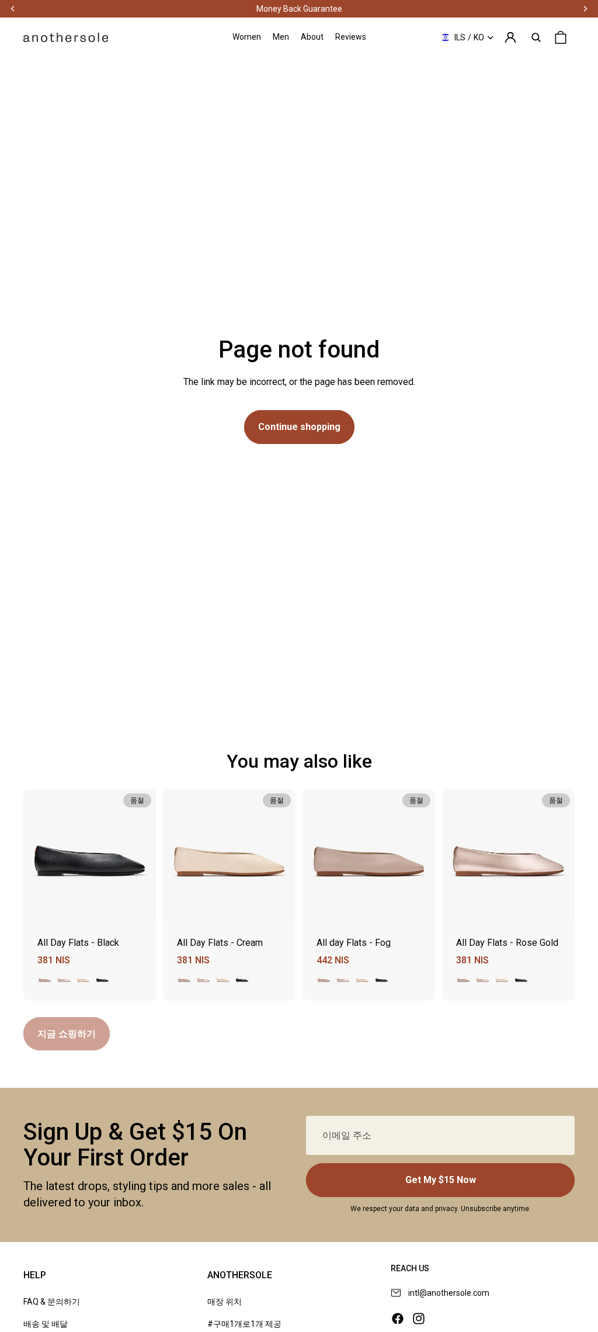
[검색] (536, 37)
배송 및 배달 (45, 1323)
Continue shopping (299, 426)
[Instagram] (419, 1319)
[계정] (510, 37)
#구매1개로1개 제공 (244, 1323)
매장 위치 (224, 1301)
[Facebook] (398, 1319)
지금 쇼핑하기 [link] (66, 1033)
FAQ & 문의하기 (51, 1301)
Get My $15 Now (440, 1179)
